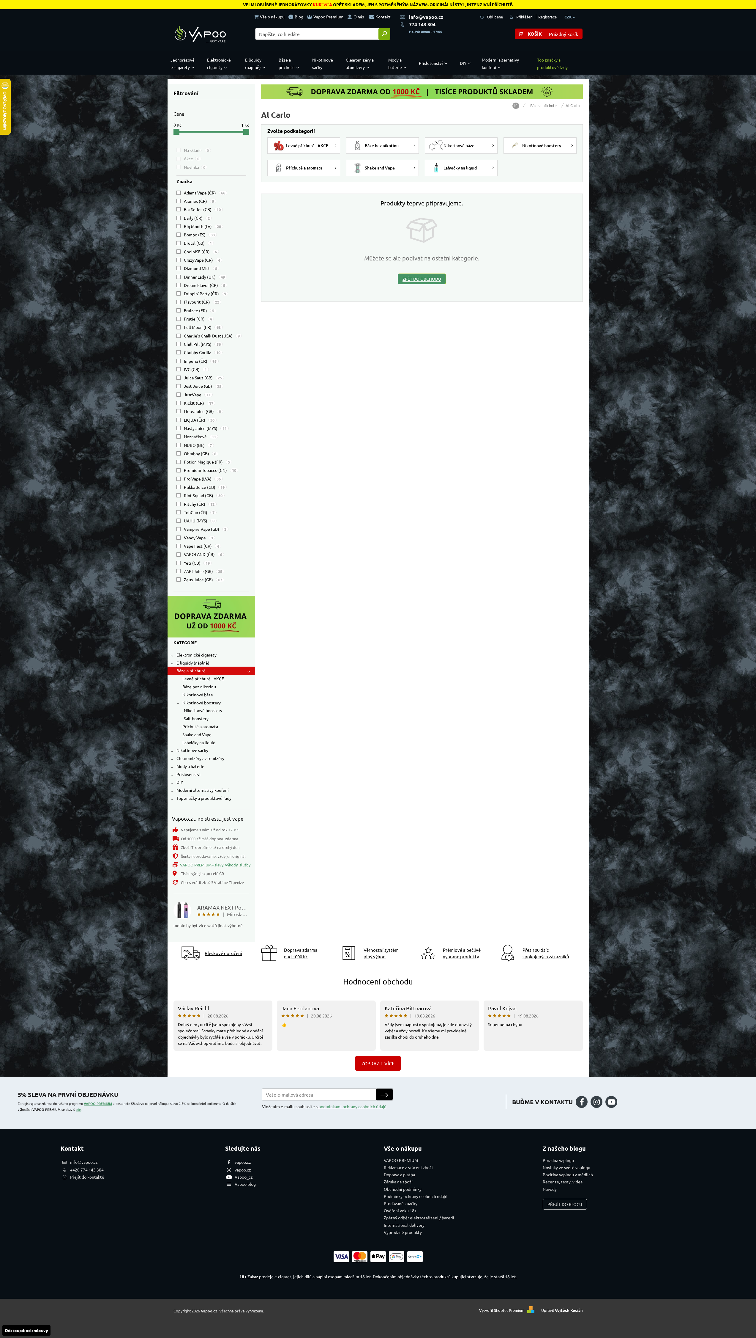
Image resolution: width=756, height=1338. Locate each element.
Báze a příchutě (191, 670)
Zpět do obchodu (422, 279)
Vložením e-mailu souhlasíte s (324, 1106)
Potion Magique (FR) (207, 461)
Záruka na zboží (398, 1181)
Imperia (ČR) (200, 361)
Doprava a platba (399, 1174)
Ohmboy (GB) (200, 453)
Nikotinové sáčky (192, 750)
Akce (191, 158)
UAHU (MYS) (199, 520)
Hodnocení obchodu (378, 981)
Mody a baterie (190, 766)
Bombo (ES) (199, 234)
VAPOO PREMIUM (98, 1103)
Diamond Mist (200, 268)
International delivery (404, 1225)
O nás (358, 16)
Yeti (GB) (197, 563)
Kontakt (383, 16)
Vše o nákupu (272, 16)
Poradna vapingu (558, 1160)
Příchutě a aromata (200, 726)
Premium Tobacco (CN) (210, 470)
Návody (550, 1189)
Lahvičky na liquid (198, 742)
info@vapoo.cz (426, 17)
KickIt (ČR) (198, 403)
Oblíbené (495, 16)
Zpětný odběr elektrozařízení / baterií (419, 1217)
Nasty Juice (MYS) (205, 428)
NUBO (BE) (198, 445)
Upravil (562, 1310)
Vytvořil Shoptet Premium (501, 1310)
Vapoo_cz (244, 1177)
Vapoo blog (245, 1184)
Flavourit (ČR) (201, 301)
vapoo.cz (243, 1162)
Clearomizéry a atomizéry (200, 758)
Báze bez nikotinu (199, 686)
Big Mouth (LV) (202, 226)
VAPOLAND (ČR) (203, 554)
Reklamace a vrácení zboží (408, 1167)
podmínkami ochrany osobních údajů (352, 1106)
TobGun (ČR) (199, 512)
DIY (179, 782)
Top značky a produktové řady (203, 798)
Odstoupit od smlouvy (26, 1330)
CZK (568, 16)
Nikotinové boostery (201, 702)
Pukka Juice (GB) (204, 487)
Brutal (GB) (198, 243)
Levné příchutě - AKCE (203, 678)
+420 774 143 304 (87, 1169)
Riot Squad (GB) (203, 495)
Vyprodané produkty (403, 1232)
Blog (299, 16)
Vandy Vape (198, 537)
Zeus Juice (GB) (203, 579)
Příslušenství (188, 774)
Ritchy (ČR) (199, 504)
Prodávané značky (400, 1203)
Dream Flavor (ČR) (204, 285)
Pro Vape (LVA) (202, 478)
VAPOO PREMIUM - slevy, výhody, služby (215, 864)
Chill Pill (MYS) (202, 344)
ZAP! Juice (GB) (203, 571)
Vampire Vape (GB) (205, 529)
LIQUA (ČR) (199, 420)
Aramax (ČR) (199, 201)
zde (78, 1109)
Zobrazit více (378, 1063)
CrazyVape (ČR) (202, 260)
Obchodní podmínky (403, 1189)
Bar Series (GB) (202, 209)
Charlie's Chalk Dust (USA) (212, 335)
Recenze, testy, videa (563, 1181)
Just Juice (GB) (202, 386)
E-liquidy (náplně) (192, 662)
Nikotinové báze (197, 694)
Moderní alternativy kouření (202, 790)
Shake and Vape (197, 734)
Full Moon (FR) (202, 327)
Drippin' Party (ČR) (205, 293)
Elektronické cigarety (196, 654)
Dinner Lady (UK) (204, 276)
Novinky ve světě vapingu (566, 1167)
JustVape (197, 394)
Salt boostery (196, 718)
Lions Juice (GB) (202, 411)
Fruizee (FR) (199, 310)
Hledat (384, 34)
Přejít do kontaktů (87, 1177)
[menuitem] (184, 63)
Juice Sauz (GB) (203, 377)
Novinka (194, 167)
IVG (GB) (195, 369)
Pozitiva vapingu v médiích (568, 1174)
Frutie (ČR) (198, 318)
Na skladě (196, 150)
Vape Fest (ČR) (201, 546)
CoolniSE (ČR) (200, 251)
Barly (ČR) (197, 218)
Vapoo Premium (328, 16)
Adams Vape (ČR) (204, 192)
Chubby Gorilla (202, 352)
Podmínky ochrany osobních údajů (415, 1196)
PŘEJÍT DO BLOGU (564, 1204)
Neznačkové (200, 436)
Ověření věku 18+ (400, 1210)
